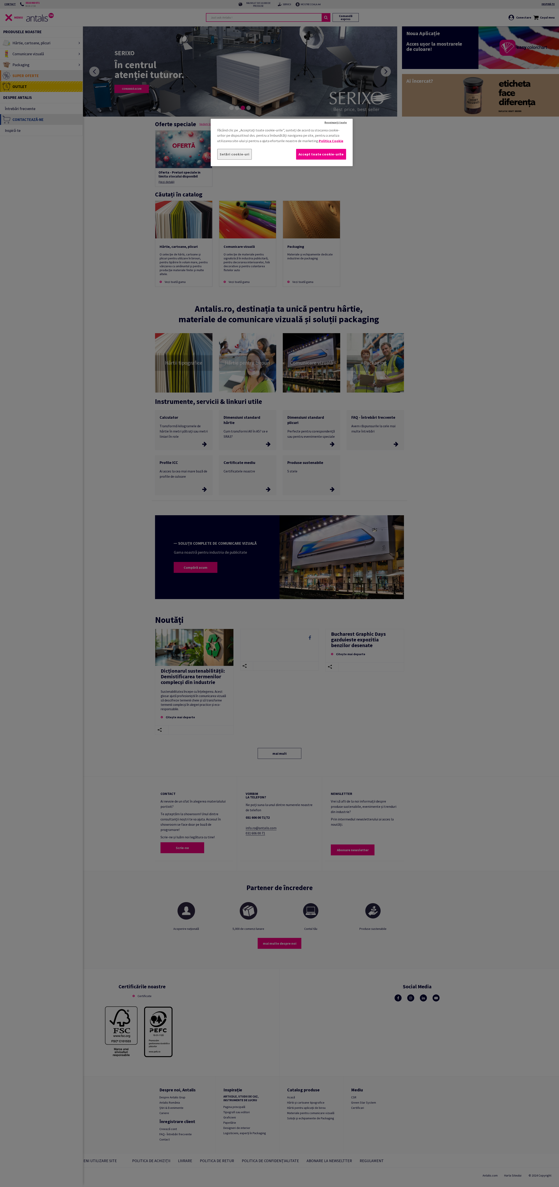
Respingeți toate (335, 122)
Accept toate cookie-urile (321, 154)
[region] (282, 142)
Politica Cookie (331, 140)
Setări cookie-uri (234, 154)
